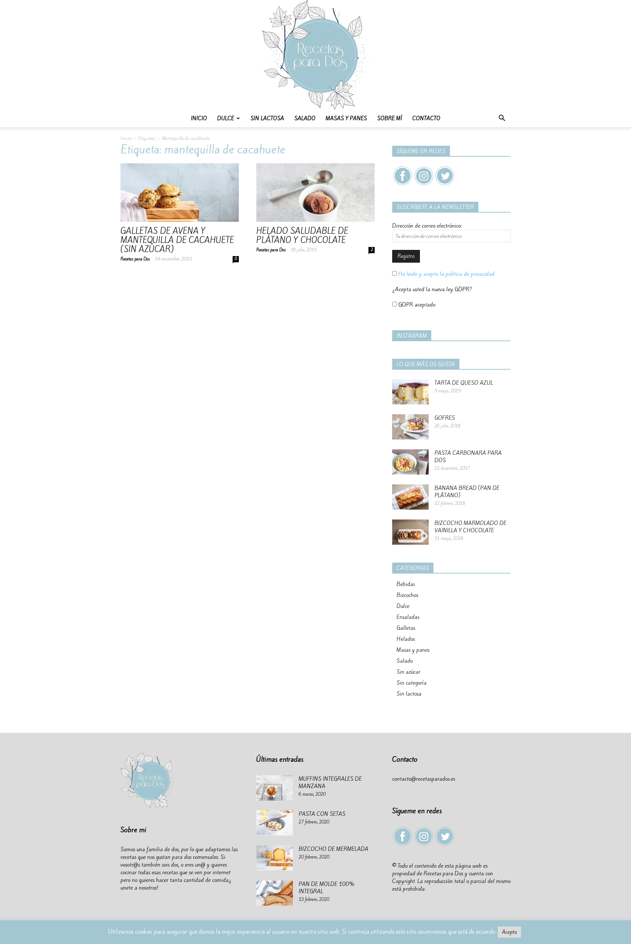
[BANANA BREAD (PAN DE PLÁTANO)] (410, 497)
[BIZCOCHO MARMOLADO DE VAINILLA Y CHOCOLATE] (410, 532)
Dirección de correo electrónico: (427, 225)
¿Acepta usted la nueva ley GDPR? (432, 289)
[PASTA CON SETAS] (274, 822)
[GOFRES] (410, 426)
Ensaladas (408, 617)
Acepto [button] (509, 932)
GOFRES (445, 418)
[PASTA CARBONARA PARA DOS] (410, 462)
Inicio (199, 118)
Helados (406, 639)
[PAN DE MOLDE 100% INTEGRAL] (274, 893)
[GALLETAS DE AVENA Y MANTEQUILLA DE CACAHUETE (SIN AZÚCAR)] (180, 192)
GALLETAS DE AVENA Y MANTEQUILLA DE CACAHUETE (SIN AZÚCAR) (177, 240)
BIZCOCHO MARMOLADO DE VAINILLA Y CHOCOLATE (470, 526)
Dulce (225, 118)
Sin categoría (412, 682)
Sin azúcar (408, 671)
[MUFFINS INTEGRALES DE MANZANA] (274, 787)
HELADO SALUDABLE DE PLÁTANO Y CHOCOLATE (302, 235)
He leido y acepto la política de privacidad (445, 274)
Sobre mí (389, 118)
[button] (501, 118)
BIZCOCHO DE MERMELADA (333, 849)
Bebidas (406, 584)
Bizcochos (407, 595)
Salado (305, 118)
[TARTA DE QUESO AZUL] (410, 391)
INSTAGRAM (412, 335)
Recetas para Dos (135, 259)
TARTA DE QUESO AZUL (464, 383)
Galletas (406, 628)
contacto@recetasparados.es (423, 779)
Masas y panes (346, 118)
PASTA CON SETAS (322, 814)
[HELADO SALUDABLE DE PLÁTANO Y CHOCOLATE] (315, 192)
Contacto (426, 118)
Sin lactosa (267, 118)
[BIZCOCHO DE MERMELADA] (274, 858)
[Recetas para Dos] (315, 55)
